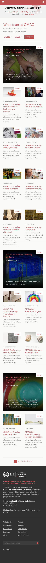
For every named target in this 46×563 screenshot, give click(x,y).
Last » (29, 461)
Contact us (22, 532)
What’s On (7, 522)
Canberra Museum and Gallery (23, 8)
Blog (5, 535)
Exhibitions (7, 525)
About (20, 522)
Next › (23, 461)
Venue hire (22, 529)
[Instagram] (9, 549)
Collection (7, 529)
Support (21, 525)
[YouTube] (7, 549)
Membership (23, 535)
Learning (6, 532)
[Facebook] (4, 549)
